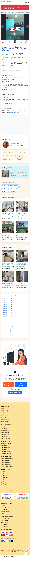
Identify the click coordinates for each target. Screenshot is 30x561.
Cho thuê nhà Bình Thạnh (9, 322)
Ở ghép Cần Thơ (4, 479)
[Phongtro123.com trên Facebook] (2, 541)
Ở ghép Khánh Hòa (5, 484)
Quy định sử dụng (4, 509)
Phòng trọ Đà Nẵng (5, 412)
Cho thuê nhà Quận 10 (8, 316)
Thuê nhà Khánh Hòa (5, 438)
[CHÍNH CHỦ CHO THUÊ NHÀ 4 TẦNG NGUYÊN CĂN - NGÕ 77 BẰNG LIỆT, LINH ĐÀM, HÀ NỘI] (8, 256)
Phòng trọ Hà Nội (4, 410)
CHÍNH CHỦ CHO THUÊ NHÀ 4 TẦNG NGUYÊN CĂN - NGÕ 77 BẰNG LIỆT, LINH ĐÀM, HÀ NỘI (8, 263)
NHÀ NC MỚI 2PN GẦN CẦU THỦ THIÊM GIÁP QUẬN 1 (7, 214)
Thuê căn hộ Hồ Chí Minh (6, 443)
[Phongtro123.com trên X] (10, 541)
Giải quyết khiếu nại (5, 526)
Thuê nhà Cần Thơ (4, 436)
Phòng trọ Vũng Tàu (5, 419)
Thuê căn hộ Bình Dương (6, 447)
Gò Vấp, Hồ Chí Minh (20, 289)
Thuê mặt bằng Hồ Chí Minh (7, 458)
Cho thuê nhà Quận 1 (8, 298)
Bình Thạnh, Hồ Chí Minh (7, 218)
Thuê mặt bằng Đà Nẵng (6, 462)
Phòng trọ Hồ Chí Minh (5, 408)
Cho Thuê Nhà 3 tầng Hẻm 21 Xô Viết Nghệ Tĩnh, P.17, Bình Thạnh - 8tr (7, 234)
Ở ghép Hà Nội (4, 473)
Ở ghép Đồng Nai (4, 481)
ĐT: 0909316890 (9, 384)
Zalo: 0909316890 (21, 384)
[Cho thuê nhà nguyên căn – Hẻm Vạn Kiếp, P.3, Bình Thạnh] (22, 206)
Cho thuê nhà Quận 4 (8, 304)
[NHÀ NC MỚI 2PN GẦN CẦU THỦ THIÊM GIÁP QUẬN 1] (8, 206)
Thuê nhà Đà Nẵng (5, 432)
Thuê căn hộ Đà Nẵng (5, 449)
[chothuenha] (22, 494)
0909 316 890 (8, 550)
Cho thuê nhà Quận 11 (8, 318)
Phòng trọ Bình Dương (5, 416)
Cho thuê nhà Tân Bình (8, 330)
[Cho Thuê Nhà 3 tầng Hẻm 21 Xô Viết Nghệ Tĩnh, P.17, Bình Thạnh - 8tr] (8, 227)
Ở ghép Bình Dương (5, 477)
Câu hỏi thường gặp (5, 518)
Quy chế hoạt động (5, 507)
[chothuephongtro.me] (22, 497)
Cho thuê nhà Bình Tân (8, 324)
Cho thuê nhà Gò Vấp (8, 326)
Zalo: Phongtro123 (15, 392)
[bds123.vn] (8, 494)
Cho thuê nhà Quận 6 (8, 308)
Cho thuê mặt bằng (6, 456)
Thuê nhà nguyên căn (7, 424)
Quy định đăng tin (4, 524)
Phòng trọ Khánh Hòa (5, 421)
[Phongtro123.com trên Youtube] (4, 541)
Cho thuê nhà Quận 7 (8, 310)
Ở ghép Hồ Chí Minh (5, 471)
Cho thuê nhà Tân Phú (8, 332)
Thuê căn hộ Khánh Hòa (6, 453)
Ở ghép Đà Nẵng (4, 475)
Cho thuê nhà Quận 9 (8, 314)
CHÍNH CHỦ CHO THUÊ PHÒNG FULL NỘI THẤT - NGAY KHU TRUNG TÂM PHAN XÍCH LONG (8, 284)
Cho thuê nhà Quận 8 (8, 312)
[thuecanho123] (8, 497)
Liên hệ (2, 513)
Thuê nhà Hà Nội (4, 428)
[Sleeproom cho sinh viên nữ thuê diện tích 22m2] (22, 276)
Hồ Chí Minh (13, 59)
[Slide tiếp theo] (27, 26)
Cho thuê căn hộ (5, 441)
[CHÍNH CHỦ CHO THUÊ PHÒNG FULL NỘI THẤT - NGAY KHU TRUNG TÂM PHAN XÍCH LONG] (8, 276)
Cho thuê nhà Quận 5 (8, 306)
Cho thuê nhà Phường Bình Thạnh (11, 185)
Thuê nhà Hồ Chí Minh (5, 427)
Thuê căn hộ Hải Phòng (6, 451)
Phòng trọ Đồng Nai (5, 417)
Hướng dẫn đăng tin (5, 520)
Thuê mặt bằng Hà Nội (5, 460)
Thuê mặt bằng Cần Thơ (6, 464)
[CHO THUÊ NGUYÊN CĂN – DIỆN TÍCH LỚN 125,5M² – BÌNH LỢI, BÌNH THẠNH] (22, 227)
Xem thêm (18, 155)
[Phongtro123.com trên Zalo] (7, 541)
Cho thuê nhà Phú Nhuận (9, 328)
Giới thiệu (3, 505)
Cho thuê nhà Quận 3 (8, 302)
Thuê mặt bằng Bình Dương (7, 466)
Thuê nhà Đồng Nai (5, 434)
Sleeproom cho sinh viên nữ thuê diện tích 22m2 (21, 284)
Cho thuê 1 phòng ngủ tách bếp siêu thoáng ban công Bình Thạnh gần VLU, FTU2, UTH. (22, 263)
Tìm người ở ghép (5, 469)
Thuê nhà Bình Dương (5, 430)
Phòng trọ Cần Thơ (5, 414)
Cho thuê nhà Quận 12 (8, 320)
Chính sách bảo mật (5, 511)
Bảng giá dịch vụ (4, 522)
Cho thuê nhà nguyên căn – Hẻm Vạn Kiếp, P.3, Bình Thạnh (22, 214)
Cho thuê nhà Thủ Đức (8, 334)
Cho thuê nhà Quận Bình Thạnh (17, 57)
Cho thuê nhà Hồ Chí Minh (9, 191)
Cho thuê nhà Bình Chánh (9, 336)
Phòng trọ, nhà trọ (6, 406)
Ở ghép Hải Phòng (5, 483)
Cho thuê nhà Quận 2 (8, 300)
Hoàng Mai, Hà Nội (6, 268)
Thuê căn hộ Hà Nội (5, 445)
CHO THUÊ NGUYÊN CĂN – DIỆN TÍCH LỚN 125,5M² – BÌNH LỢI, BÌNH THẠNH (22, 234)
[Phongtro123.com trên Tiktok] (12, 541)
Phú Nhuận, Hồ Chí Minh (7, 289)
